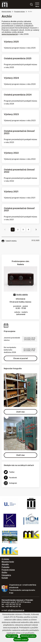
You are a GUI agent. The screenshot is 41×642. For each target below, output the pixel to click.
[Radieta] (20, 279)
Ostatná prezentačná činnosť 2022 (19, 170)
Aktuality (5, 564)
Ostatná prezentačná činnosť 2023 (19, 132)
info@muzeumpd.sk (16, 610)
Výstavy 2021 (11, 191)
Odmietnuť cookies (28, 636)
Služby (4, 572)
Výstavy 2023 (11, 114)
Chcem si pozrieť (20, 358)
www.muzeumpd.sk (10, 34)
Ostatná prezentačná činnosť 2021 (19, 209)
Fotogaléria (6, 575)
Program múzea (19, 11)
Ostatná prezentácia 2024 (17, 94)
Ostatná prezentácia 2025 (17, 58)
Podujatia (5, 567)
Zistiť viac (20, 412)
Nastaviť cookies (20, 639)
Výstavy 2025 (11, 41)
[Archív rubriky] (14, 294)
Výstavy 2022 (11, 153)
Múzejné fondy (8, 562)
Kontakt (5, 578)
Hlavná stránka (6, 11)
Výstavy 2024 (11, 78)
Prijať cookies (12, 636)
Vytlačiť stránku (11, 241)
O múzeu (5, 559)
